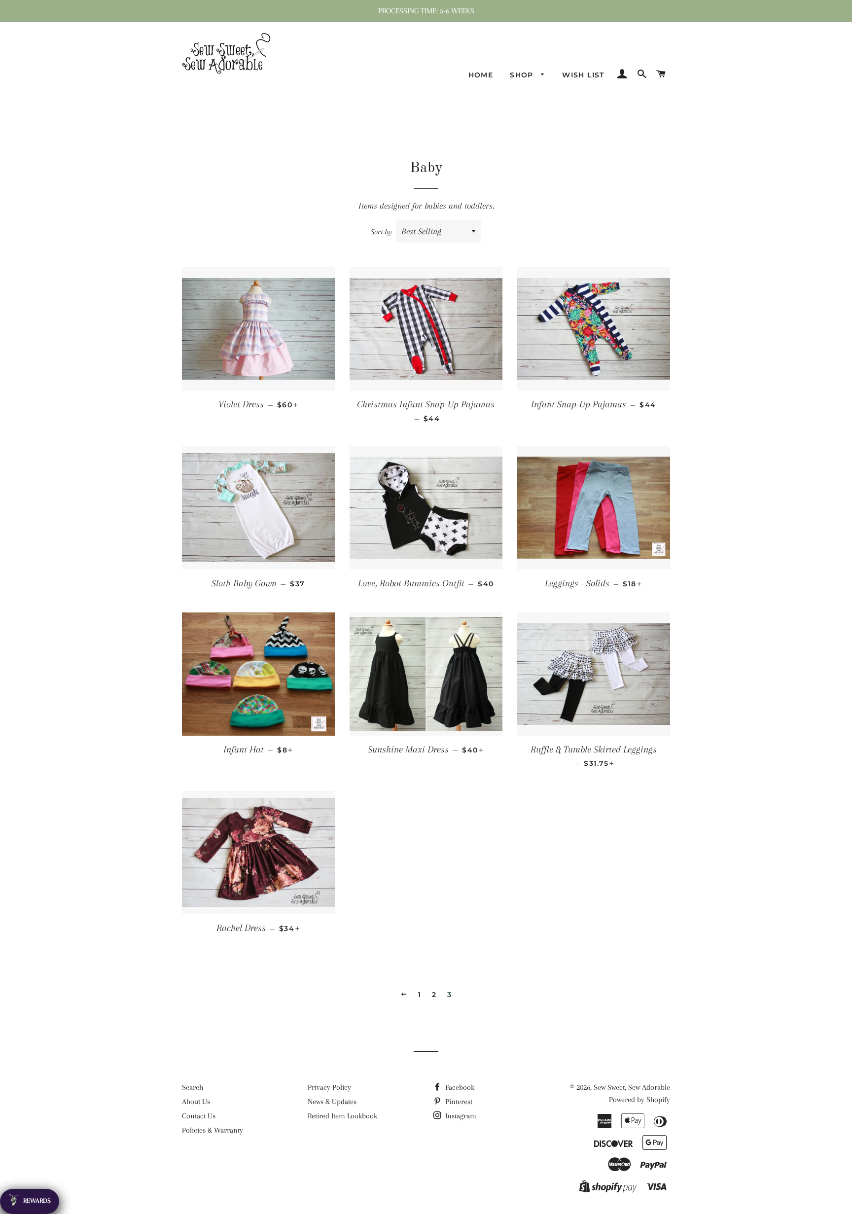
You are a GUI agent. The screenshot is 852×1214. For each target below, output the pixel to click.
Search (192, 1087)
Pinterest (457, 1101)
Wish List (583, 75)
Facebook (458, 1087)
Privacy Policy (329, 1087)
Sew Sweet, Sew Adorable (632, 1087)
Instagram (459, 1115)
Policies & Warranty (212, 1130)
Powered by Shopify (639, 1099)
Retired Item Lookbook (342, 1115)
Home (481, 75)
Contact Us (198, 1115)
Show (29, 1201)
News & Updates (332, 1101)
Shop (523, 75)
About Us (196, 1101)
